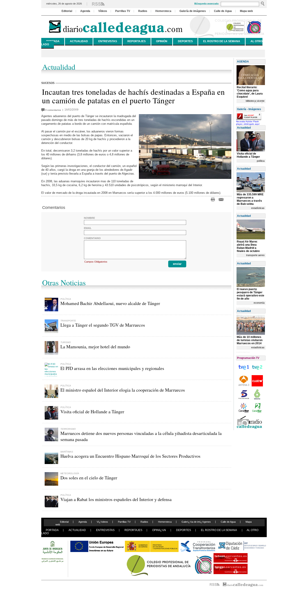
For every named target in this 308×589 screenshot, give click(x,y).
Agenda (85, 11)
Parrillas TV (122, 11)
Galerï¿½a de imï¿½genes (196, 521)
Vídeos (102, 11)
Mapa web (246, 11)
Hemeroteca (163, 11)
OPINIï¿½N (159, 530)
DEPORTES (185, 41)
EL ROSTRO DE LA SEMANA (221, 41)
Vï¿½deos (102, 521)
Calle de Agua (223, 11)
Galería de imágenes (192, 11)
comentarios (54, 110)
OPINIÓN (161, 41)
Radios (142, 11)
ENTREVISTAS (107, 41)
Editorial (67, 11)
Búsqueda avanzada (206, 3)
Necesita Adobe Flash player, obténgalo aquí (248, 122)
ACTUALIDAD (79, 41)
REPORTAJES (136, 41)
